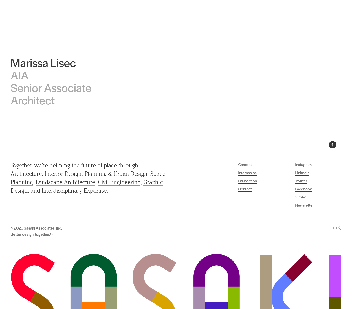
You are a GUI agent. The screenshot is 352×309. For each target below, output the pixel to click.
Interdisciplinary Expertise (74, 190)
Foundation (247, 181)
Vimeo (300, 197)
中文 (337, 228)
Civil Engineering (119, 182)
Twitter (301, 181)
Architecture (26, 173)
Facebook (303, 189)
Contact (245, 189)
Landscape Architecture (65, 182)
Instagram (303, 164)
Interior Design (63, 173)
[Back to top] (332, 144)
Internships (247, 173)
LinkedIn (302, 173)
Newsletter (304, 205)
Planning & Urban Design (116, 173)
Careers (245, 164)
